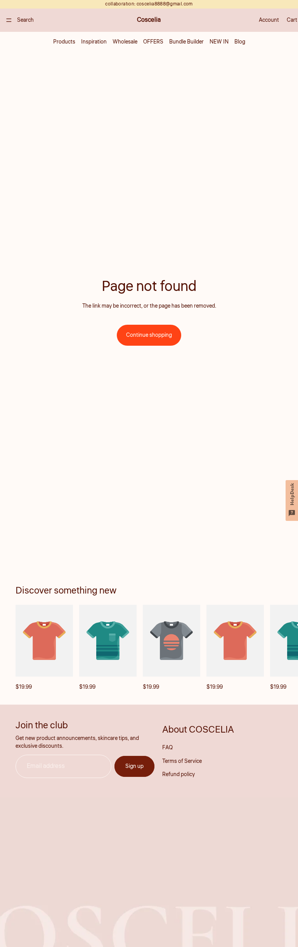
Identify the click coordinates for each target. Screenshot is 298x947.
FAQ (167, 748)
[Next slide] (273, 648)
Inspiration (94, 42)
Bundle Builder (186, 42)
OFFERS (153, 42)
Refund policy (178, 774)
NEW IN (219, 42)
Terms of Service (182, 761)
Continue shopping (149, 335)
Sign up (134, 766)
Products (64, 42)
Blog (239, 42)
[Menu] (9, 20)
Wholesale (125, 42)
